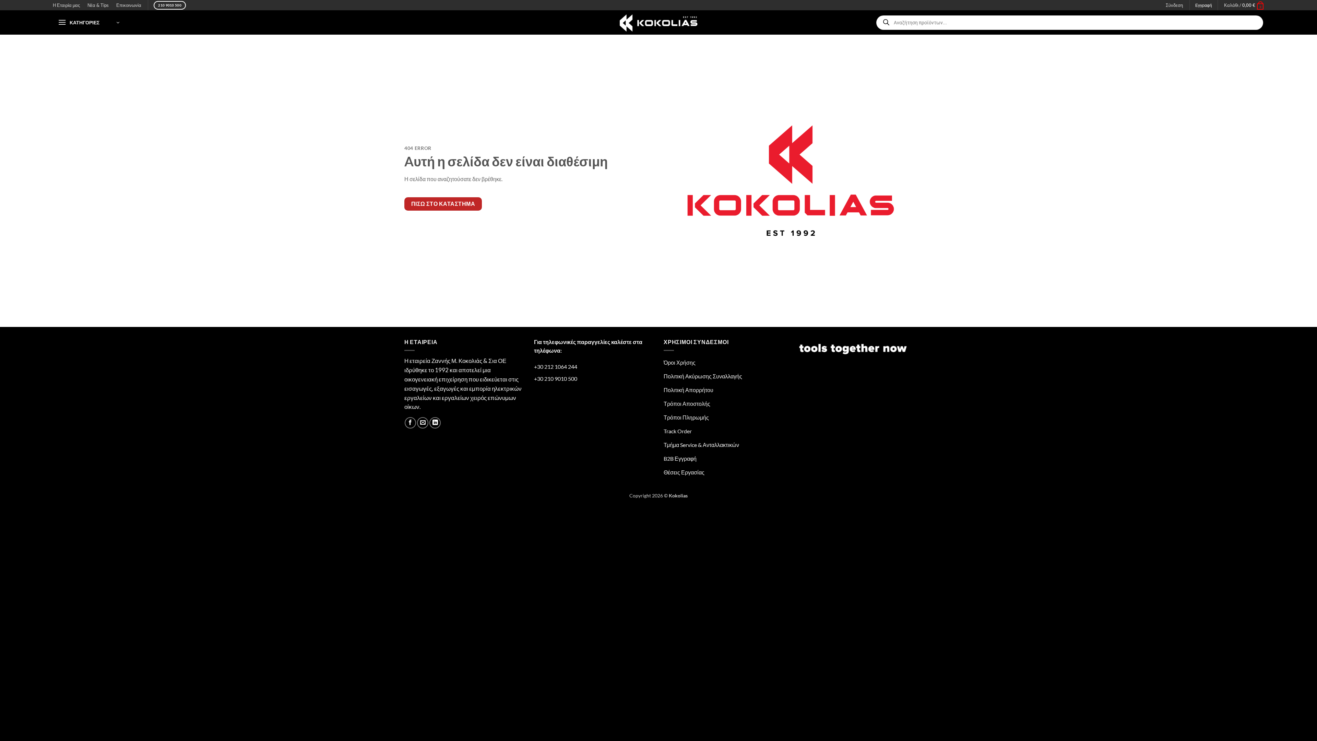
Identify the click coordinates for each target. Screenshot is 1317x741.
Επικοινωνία (128, 5)
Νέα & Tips (98, 5)
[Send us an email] (422, 422)
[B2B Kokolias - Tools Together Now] (658, 22)
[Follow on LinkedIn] (435, 422)
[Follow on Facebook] (410, 422)
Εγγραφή (1203, 5)
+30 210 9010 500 (555, 378)
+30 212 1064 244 (555, 366)
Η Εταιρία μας (66, 5)
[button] (1244, 5)
